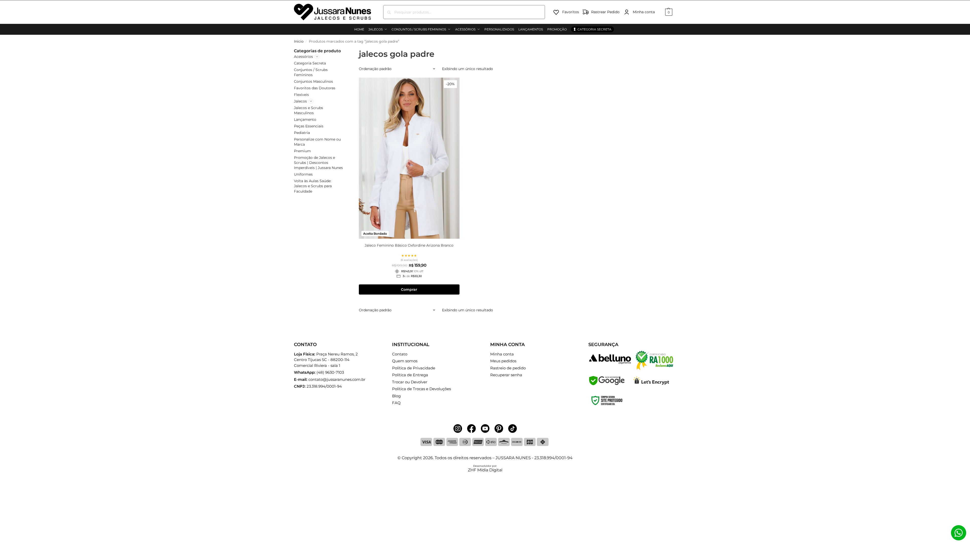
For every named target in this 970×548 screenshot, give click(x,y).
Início (299, 41)
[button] (668, 12)
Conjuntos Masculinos (313, 81)
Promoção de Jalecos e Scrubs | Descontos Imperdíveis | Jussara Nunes (318, 162)
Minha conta (644, 12)
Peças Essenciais (308, 126)
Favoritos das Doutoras (314, 88)
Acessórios (303, 56)
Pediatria (302, 132)
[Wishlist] (452, 85)
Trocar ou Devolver (409, 382)
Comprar (409, 289)
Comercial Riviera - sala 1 (326, 360)
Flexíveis (301, 94)
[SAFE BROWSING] (607, 383)
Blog (396, 395)
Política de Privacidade (413, 368)
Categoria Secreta (310, 63)
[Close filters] (345, 51)
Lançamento (305, 119)
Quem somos (404, 360)
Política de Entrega (410, 374)
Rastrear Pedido (605, 12)
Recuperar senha (506, 374)
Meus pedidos (503, 360)
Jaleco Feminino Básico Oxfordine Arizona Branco (409, 245)
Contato (399, 354)
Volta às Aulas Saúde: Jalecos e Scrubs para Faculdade (313, 186)
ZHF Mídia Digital (485, 470)
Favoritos (570, 12)
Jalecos (300, 101)
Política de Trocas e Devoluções (421, 388)
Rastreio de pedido (508, 368)
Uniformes (303, 174)
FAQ (396, 402)
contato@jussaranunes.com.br (336, 379)
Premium (302, 151)
